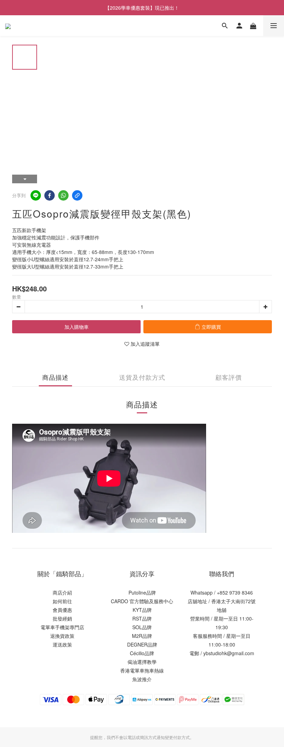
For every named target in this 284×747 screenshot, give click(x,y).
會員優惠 (62, 609)
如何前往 (62, 601)
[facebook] (49, 195)
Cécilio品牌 (142, 653)
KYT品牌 (142, 609)
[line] (35, 195)
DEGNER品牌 (142, 644)
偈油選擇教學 (142, 661)
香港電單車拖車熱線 (142, 670)
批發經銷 (62, 618)
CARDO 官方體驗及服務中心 (142, 601)
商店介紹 (62, 592)
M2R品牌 (142, 635)
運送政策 (62, 644)
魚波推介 (142, 679)
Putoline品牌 (142, 592)
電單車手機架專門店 (62, 627)
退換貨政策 (62, 635)
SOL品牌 (142, 627)
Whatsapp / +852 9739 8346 (221, 592)
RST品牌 (142, 618)
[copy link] (77, 195)
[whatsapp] (63, 195)
